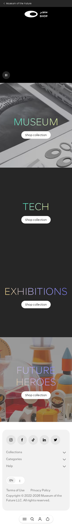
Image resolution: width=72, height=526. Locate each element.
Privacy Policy (40, 490)
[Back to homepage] (36, 10)
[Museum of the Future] (36, 14)
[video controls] (6, 75)
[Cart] (47, 519)
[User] (40, 519)
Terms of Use (15, 490)
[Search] (32, 519)
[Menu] (24, 519)
